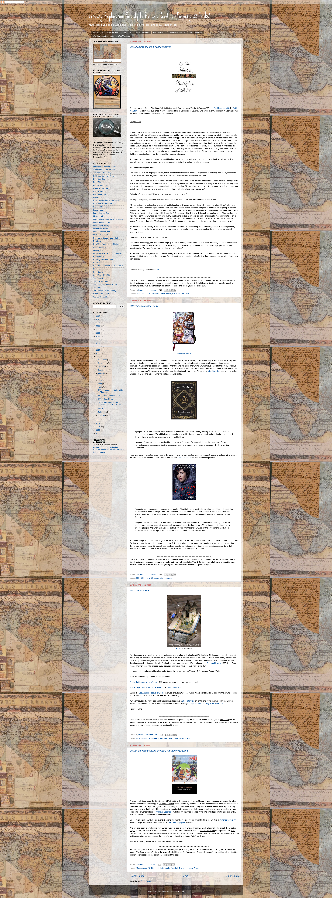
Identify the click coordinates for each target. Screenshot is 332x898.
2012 (98, 423)
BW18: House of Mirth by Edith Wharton (150, 47)
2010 (98, 430)
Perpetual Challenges (178, 32)
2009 (98, 433)
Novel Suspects (99, 247)
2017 (98, 347)
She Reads (97, 269)
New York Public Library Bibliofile (106, 244)
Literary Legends (159, 32)
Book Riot (97, 182)
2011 (98, 427)
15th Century (141, 868)
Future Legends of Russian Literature (145, 687)
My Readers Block (100, 235)
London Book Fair (174, 687)
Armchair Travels (166, 738)
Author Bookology (142, 32)
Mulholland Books (100, 229)
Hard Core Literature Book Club (106, 201)
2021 (98, 333)
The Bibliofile (98, 278)
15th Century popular (176, 823)
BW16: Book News (139, 590)
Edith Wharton (165, 294)
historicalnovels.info (228, 820)
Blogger (181, 891)
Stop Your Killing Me (101, 275)
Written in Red (185, 458)
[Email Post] (160, 290)
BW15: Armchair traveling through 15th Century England (159, 750)
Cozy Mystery (98, 191)
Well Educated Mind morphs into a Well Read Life (111, 36)
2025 (98, 319)
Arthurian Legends (163, 812)
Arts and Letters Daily (102, 173)
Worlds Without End (101, 297)
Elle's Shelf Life (99, 195)
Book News (179, 738)
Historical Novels (100, 207)
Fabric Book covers (184, 354)
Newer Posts (137, 876)
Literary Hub (98, 216)
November (102, 363)
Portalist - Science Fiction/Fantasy (107, 253)
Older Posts (232, 876)
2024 (98, 323)
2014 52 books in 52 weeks (147, 294)
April (100, 387)
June (100, 380)
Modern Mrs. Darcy (101, 226)
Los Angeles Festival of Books (151, 693)
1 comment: (151, 864)
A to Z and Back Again (110, 32)
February (102, 412)
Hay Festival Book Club (102, 204)
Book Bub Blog (99, 179)
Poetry (187, 738)
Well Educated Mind (180, 294)
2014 (98, 357)
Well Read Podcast (101, 294)
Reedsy (96, 263)
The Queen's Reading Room (105, 284)
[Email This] (165, 290)
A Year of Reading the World (104, 170)
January (101, 415)
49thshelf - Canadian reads (104, 167)
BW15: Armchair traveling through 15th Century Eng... (110, 403)
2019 (98, 340)
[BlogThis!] (167, 290)
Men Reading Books (101, 222)
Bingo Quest (127, 32)
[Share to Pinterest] (175, 290)
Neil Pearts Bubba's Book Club (105, 238)
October (101, 367)
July (100, 377)
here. (157, 270)
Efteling (178, 648)
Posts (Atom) (146, 881)
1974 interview (188, 701)
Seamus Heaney (214, 663)
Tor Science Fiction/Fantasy (104, 291)
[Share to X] (170, 290)
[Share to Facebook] (172, 290)
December (102, 360)
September (103, 370)
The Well (97, 288)
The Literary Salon (100, 281)
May (100, 384)
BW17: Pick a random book (144, 306)
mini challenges (166, 578)
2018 (98, 343)
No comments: (152, 735)
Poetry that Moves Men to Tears (143, 682)
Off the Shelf (98, 250)
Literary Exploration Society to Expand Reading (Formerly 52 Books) (149, 15)
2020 (98, 336)
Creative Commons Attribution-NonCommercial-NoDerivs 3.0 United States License (108, 449)
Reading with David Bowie (104, 260)
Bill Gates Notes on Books (104, 176)
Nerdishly (97, 241)
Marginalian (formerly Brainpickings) (108, 219)
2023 (98, 326)
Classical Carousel (100, 188)
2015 (98, 353)
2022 (98, 330)
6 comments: (151, 290)
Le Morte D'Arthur (193, 868)
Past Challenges (196, 32)
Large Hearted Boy (101, 213)
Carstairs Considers (101, 185)
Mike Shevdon (213, 371)
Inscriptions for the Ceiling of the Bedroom (205, 704)
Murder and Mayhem (101, 232)
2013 (98, 420)
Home (95, 32)
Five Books (97, 198)
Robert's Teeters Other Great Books (108, 266)
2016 (98, 350)
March (101, 409)
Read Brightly (98, 256)
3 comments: (151, 574)
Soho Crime (98, 272)
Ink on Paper (98, 210)
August (101, 373)
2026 (98, 316)
